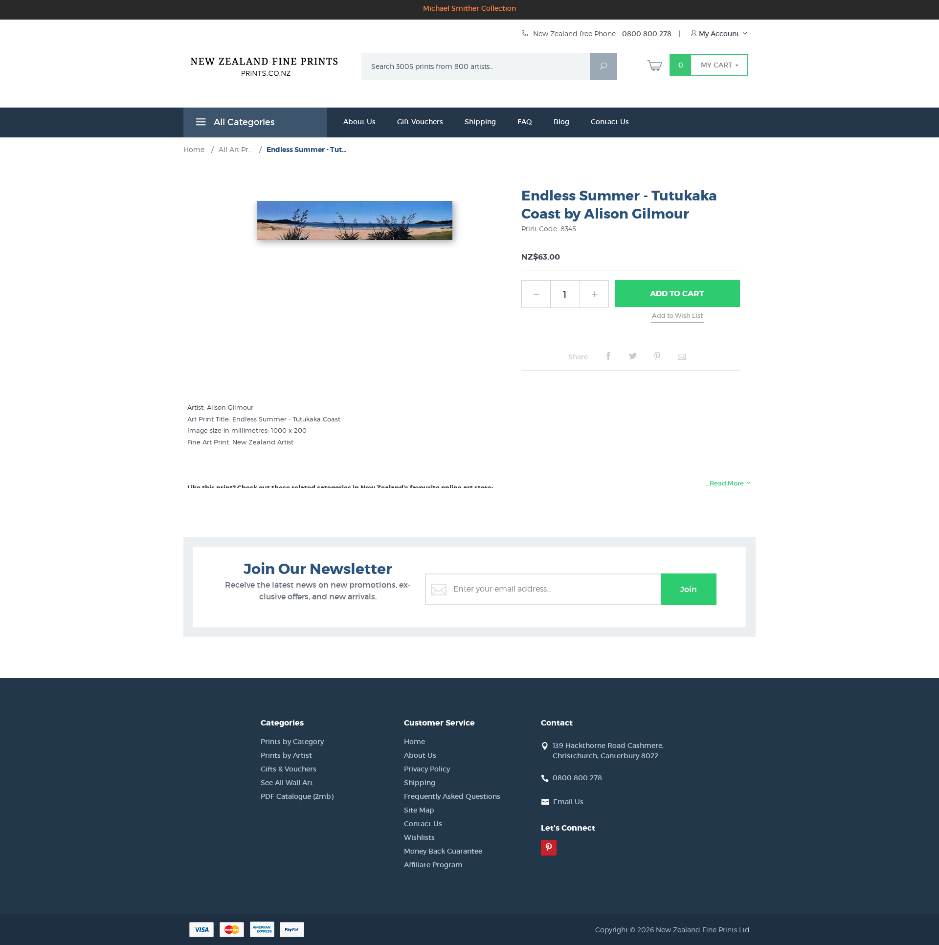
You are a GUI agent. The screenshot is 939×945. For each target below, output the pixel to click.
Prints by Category (292, 741)
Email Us (568, 801)
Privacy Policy (427, 769)
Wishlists (419, 837)
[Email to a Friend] (682, 356)
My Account (719, 33)
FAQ (524, 121)
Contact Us (610, 121)
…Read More (725, 483)
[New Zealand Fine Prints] (270, 64)
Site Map (419, 810)
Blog (561, 121)
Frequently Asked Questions (452, 796)
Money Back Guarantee (443, 851)
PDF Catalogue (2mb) (297, 796)
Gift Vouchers (420, 121)
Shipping (480, 121)
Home (414, 741)
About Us (359, 121)
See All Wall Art (287, 782)
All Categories (242, 122)
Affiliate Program (433, 864)
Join (688, 589)
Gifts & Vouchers (288, 769)
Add (677, 293)
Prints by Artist (286, 755)
